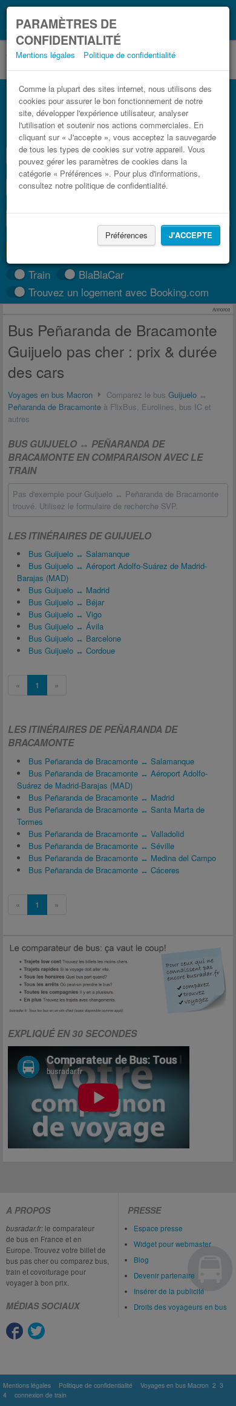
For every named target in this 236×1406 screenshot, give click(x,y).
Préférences (126, 235)
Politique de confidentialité (129, 54)
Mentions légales (45, 54)
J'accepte (190, 235)
